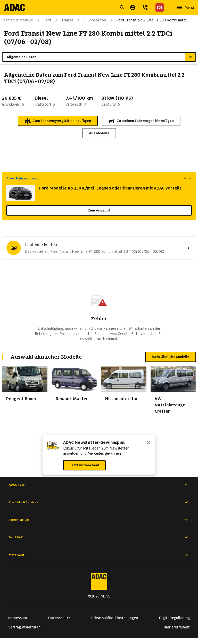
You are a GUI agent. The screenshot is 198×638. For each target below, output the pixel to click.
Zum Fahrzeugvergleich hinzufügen (62, 121)
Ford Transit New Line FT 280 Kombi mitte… (153, 20)
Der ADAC (16, 537)
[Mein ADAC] (133, 7)
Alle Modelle (99, 133)
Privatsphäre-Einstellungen (114, 618)
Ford (47, 20)
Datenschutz (59, 618)
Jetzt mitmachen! (84, 465)
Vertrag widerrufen (24, 627)
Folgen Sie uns (19, 520)
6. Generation (95, 20)
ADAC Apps (17, 484)
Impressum (17, 618)
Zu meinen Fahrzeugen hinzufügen (145, 121)
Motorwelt (16, 555)
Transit (67, 20)
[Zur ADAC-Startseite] (14, 7)
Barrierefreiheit (177, 627)
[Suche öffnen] (122, 7)
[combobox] (93, 8)
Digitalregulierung (174, 618)
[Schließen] (148, 443)
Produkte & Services (23, 502)
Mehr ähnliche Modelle (170, 357)
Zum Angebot (99, 210)
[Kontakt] (145, 7)
